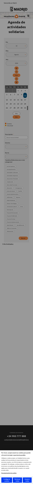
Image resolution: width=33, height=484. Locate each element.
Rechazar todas (17, 480)
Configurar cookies (6, 480)
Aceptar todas (27, 480)
